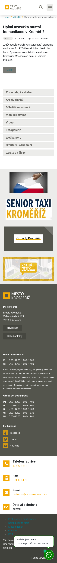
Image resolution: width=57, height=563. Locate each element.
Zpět (9, 70)
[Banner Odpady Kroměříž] (28, 239)
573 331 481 (20, 480)
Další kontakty (14, 336)
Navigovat (12, 327)
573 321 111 (20, 465)
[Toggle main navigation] (50, 7)
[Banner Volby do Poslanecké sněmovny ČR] (28, 182)
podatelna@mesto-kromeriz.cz (30, 494)
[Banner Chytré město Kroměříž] (28, 269)
